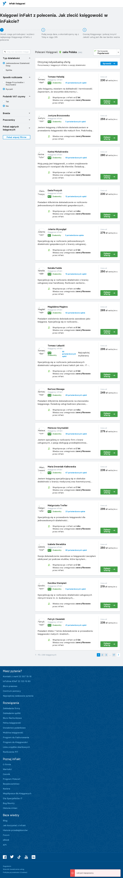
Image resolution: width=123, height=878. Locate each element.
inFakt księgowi (17, 3)
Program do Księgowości (15, 742)
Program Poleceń (11, 779)
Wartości (7, 769)
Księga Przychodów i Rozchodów (15, 83)
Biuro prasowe (10, 686)
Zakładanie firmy (11, 708)
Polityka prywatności (11, 872)
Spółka (9, 70)
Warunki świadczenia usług (13, 869)
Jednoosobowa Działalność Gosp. (18, 64)
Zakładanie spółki (12, 713)
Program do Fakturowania (16, 737)
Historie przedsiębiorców (15, 830)
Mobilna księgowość (13, 732)
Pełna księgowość (12, 722)
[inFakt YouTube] (26, 857)
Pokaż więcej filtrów (16, 137)
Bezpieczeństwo (11, 783)
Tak (7, 101)
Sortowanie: (103, 52)
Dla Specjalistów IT (12, 798)
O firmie (7, 764)
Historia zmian (10, 808)
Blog (5, 820)
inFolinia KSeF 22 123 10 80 (17, 681)
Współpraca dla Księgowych (17, 793)
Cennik (6, 774)
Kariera (6, 788)
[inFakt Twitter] (12, 857)
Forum (6, 835)
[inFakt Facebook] (4, 857)
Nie (7, 106)
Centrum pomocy (12, 691)
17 (114, 654)
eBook (6, 839)
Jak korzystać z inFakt (14, 825)
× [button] (118, 871)
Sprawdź (107, 63)
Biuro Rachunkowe (12, 718)
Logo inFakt (4, 4)
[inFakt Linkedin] (33, 857)
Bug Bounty (9, 803)
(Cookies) (23, 872)
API (4, 844)
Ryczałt (9, 89)
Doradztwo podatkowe (14, 727)
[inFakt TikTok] (19, 857)
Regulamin (7, 866)
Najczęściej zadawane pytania (18, 695)
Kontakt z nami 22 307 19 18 (17, 676)
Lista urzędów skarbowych (16, 747)
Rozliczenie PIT (10, 751)
